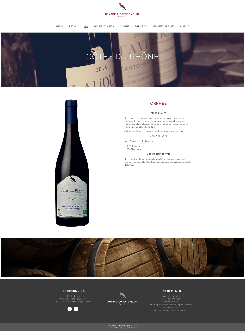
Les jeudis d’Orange (171, 299)
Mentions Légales (117, 328)
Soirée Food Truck (171, 296)
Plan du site (131, 328)
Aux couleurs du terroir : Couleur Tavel (171, 310)
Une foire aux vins (171, 302)
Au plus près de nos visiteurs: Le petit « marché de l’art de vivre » (171, 306)
